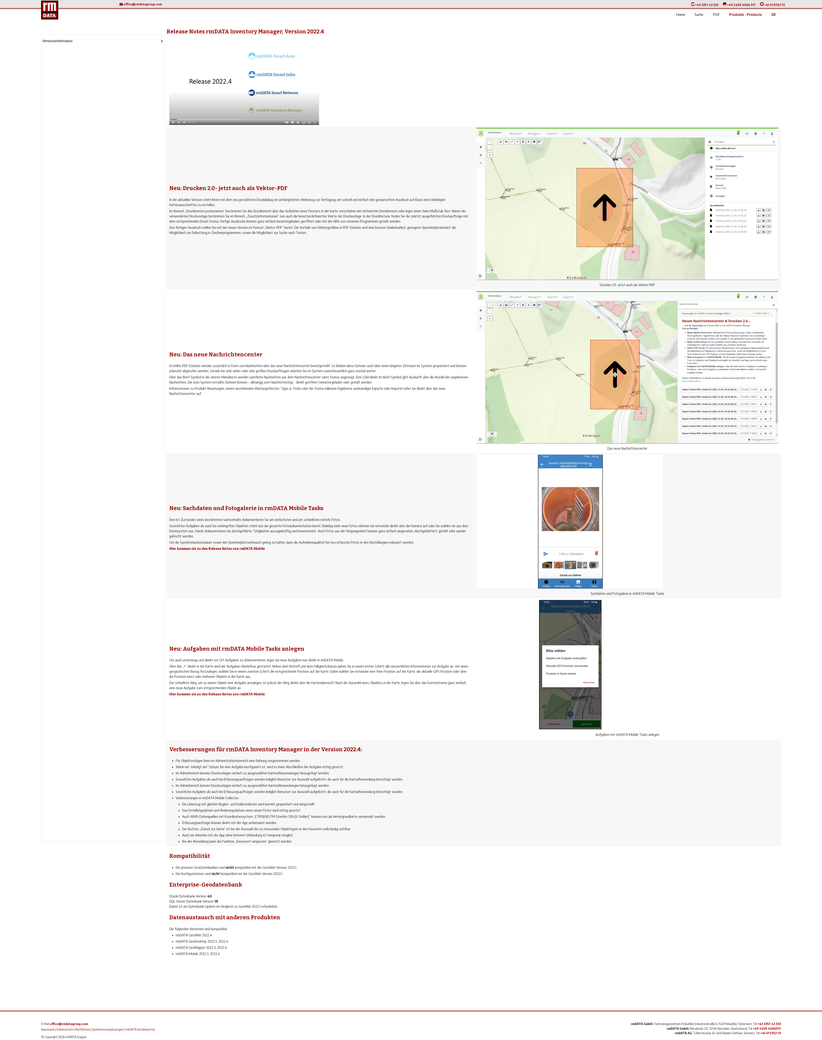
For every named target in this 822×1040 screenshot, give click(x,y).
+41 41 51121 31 (774, 5)
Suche (699, 14)
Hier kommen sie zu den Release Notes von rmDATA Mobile (217, 548)
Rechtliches (82, 1029)
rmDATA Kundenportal (140, 1029)
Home (680, 14)
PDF (716, 14)
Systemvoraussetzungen (108, 1029)
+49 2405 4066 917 (741, 5)
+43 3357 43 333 (706, 5)
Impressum (48, 1029)
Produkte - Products (745, 14)
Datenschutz (65, 1029)
